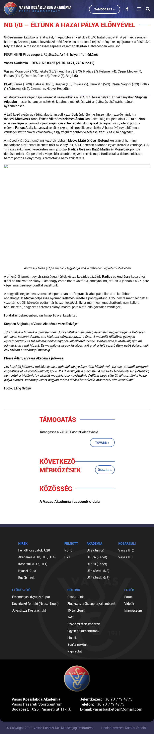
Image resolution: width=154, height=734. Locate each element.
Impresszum (133, 610)
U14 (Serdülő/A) (98, 571)
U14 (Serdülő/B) (98, 577)
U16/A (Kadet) (97, 557)
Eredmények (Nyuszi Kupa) (31, 597)
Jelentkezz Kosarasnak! (29, 610)
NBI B (68, 550)
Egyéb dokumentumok (83, 631)
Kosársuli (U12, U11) (32, 564)
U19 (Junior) (95, 550)
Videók (129, 603)
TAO (70, 617)
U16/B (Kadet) (97, 564)
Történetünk (75, 610)
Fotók (128, 597)
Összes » (105, 470)
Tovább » (102, 443)
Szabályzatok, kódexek (83, 624)
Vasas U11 (126, 557)
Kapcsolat (74, 651)
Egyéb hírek (26, 577)
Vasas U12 (126, 550)
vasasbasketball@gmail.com (117, 709)
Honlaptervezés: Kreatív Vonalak (124, 728)
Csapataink (75, 597)
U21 (67, 557)
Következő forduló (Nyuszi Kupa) (35, 603)
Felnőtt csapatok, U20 (34, 550)
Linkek (72, 637)
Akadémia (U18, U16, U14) (37, 557)
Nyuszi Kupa (27, 571)
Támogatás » (104, 9)
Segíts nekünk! (77, 644)
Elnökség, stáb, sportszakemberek (91, 603)
